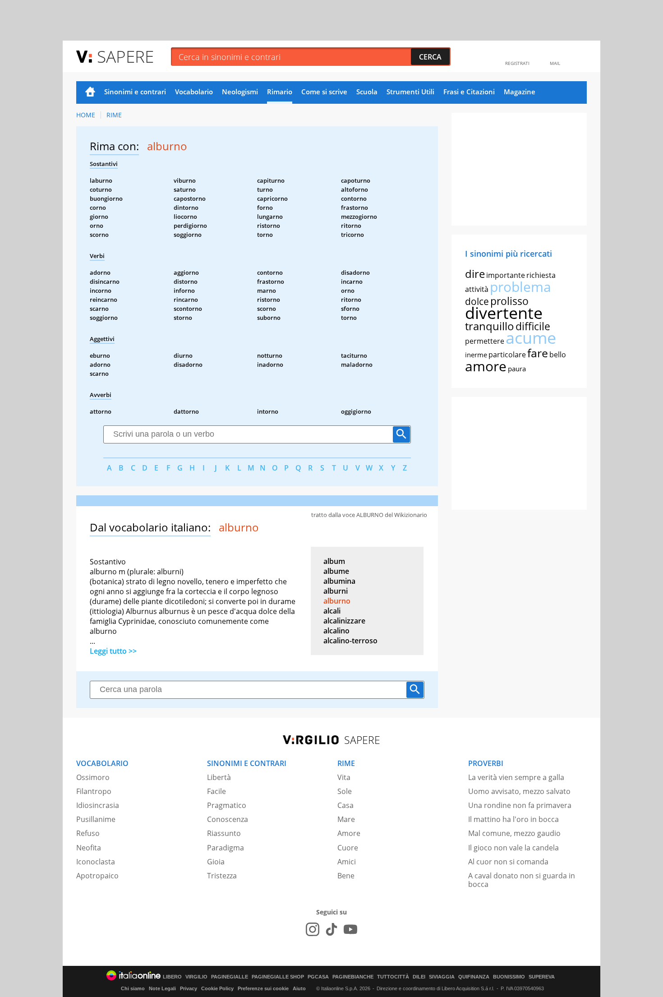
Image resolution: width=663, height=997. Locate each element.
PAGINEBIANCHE (352, 976)
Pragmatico (226, 805)
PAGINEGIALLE (229, 976)
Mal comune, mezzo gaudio (514, 833)
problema (520, 286)
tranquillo (489, 325)
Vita (343, 777)
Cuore (347, 848)
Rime (114, 115)
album (334, 561)
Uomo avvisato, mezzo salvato (519, 791)
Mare (346, 819)
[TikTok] (331, 929)
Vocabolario (194, 91)
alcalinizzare (344, 621)
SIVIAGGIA (442, 976)
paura (517, 368)
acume (531, 338)
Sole (344, 791)
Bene (346, 876)
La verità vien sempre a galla (516, 777)
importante (505, 275)
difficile (533, 326)
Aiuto (299, 988)
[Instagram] (312, 929)
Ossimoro (93, 777)
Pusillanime (95, 819)
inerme (476, 354)
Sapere (125, 56)
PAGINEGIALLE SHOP (278, 976)
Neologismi (240, 91)
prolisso (509, 301)
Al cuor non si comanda (508, 862)
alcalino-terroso (350, 641)
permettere (484, 341)
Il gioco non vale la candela (513, 848)
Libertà (219, 777)
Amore (348, 833)
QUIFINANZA (473, 976)
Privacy (188, 988)
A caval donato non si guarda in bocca (521, 880)
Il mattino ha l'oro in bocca (513, 819)
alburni (335, 591)
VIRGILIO (196, 976)
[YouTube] (350, 929)
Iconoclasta (95, 862)
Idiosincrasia (97, 805)
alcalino (336, 631)
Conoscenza (227, 819)
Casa (345, 805)
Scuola (367, 91)
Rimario (279, 91)
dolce (477, 301)
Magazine (519, 91)
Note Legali (162, 988)
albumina (339, 581)
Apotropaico (97, 876)
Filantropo (93, 791)
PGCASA (318, 976)
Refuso (88, 833)
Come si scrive (324, 91)
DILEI (419, 976)
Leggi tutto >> (113, 651)
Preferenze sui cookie (263, 988)
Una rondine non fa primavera (519, 805)
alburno (336, 601)
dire (475, 273)
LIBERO (172, 976)
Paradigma (225, 848)
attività (476, 289)
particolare (507, 355)
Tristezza (222, 876)
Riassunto (224, 833)
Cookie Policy (217, 988)
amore (485, 366)
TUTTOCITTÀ (393, 976)
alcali (332, 611)
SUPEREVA (542, 976)
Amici (346, 862)
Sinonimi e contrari (135, 91)
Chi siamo (133, 988)
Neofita (88, 848)
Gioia (216, 862)
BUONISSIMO (509, 976)
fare (537, 352)
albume (336, 571)
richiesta (541, 275)
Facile (216, 791)
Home (90, 92)
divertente (504, 313)
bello (557, 355)
